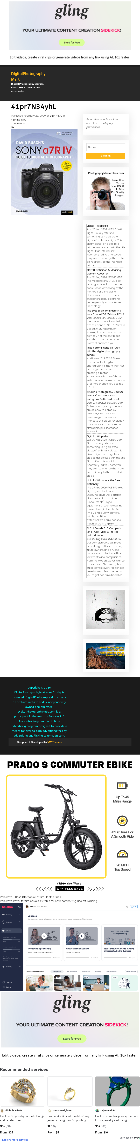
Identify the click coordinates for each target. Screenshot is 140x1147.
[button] (70, 99)
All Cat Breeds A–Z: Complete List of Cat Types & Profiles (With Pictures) (104, 532)
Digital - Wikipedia (97, 226)
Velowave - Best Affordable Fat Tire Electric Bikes (30, 897)
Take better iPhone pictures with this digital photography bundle (104, 351)
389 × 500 (56, 115)
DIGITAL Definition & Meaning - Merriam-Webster (105, 271)
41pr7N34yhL (18, 119)
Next (15, 127)
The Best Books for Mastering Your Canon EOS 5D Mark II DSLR (105, 312)
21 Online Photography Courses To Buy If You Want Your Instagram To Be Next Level (105, 395)
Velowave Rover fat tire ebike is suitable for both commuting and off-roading (48, 901)
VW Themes (54, 742)
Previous (18, 123)
